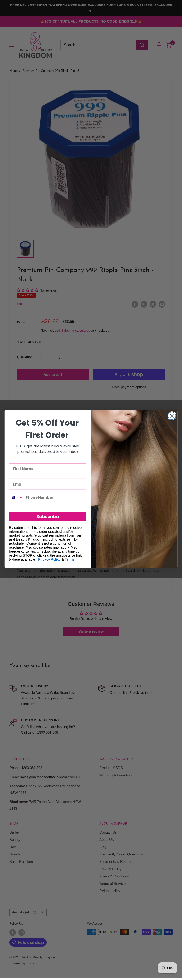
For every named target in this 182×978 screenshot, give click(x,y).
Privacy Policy (49, 559)
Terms (69, 559)
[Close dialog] (172, 416)
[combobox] (16, 497)
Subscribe (47, 516)
